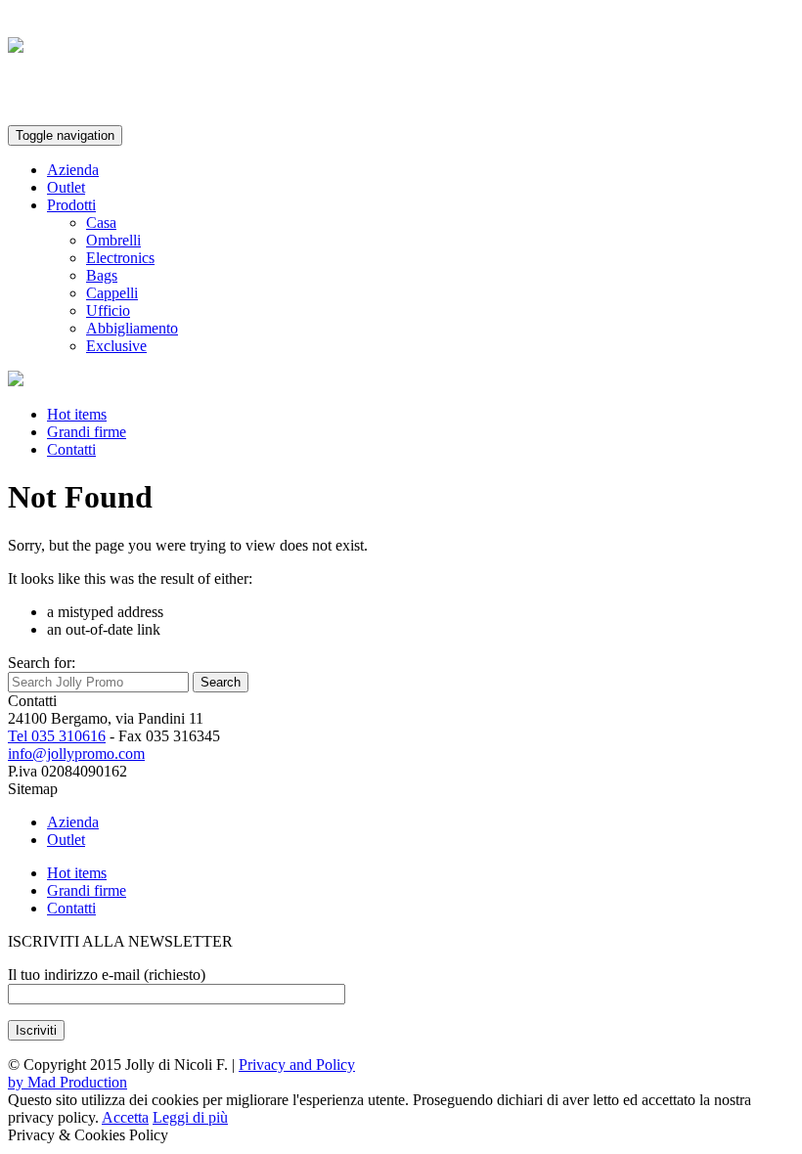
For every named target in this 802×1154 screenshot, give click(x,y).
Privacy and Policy (297, 1064)
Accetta (125, 1117)
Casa (101, 222)
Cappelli (112, 293)
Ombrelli (113, 240)
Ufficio (108, 310)
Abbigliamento (132, 328)
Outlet (66, 187)
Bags (101, 275)
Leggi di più (190, 1117)
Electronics (120, 257)
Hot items (77, 414)
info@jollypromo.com (76, 753)
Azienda (73, 169)
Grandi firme (86, 431)
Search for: (41, 662)
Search (220, 682)
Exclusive (116, 345)
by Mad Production (67, 1082)
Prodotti (71, 205)
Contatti (71, 449)
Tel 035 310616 (57, 736)
